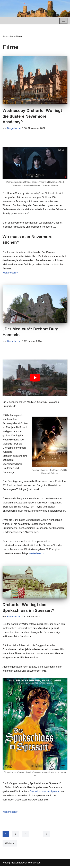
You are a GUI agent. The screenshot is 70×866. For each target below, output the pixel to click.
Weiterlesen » (10, 272)
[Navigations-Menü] (63, 21)
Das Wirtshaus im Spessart (45, 791)
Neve (5, 862)
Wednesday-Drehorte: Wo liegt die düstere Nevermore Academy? (32, 116)
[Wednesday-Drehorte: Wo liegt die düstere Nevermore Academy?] (35, 80)
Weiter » (9, 843)
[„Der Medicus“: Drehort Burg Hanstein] (35, 304)
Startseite (8, 36)
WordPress (34, 862)
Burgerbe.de (14, 128)
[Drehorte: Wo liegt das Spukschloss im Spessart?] (35, 582)
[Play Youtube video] (35, 378)
